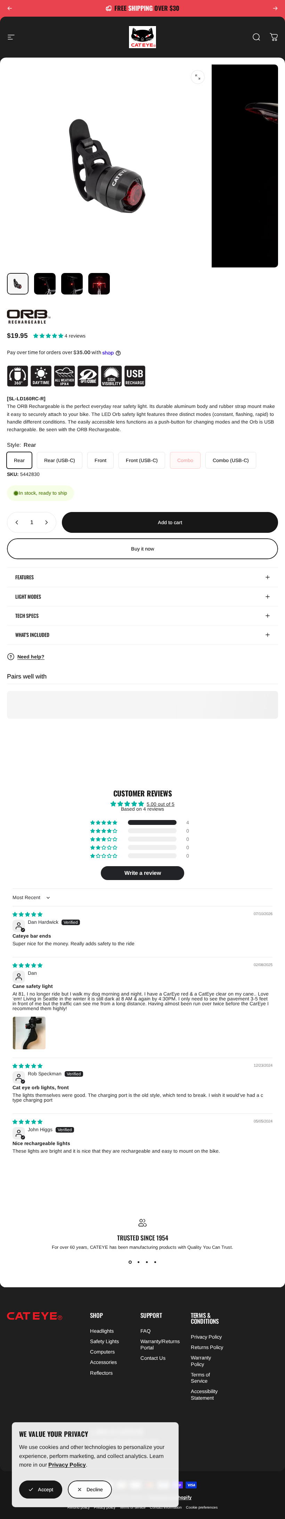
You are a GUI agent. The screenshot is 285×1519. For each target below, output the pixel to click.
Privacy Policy (67, 1465)
